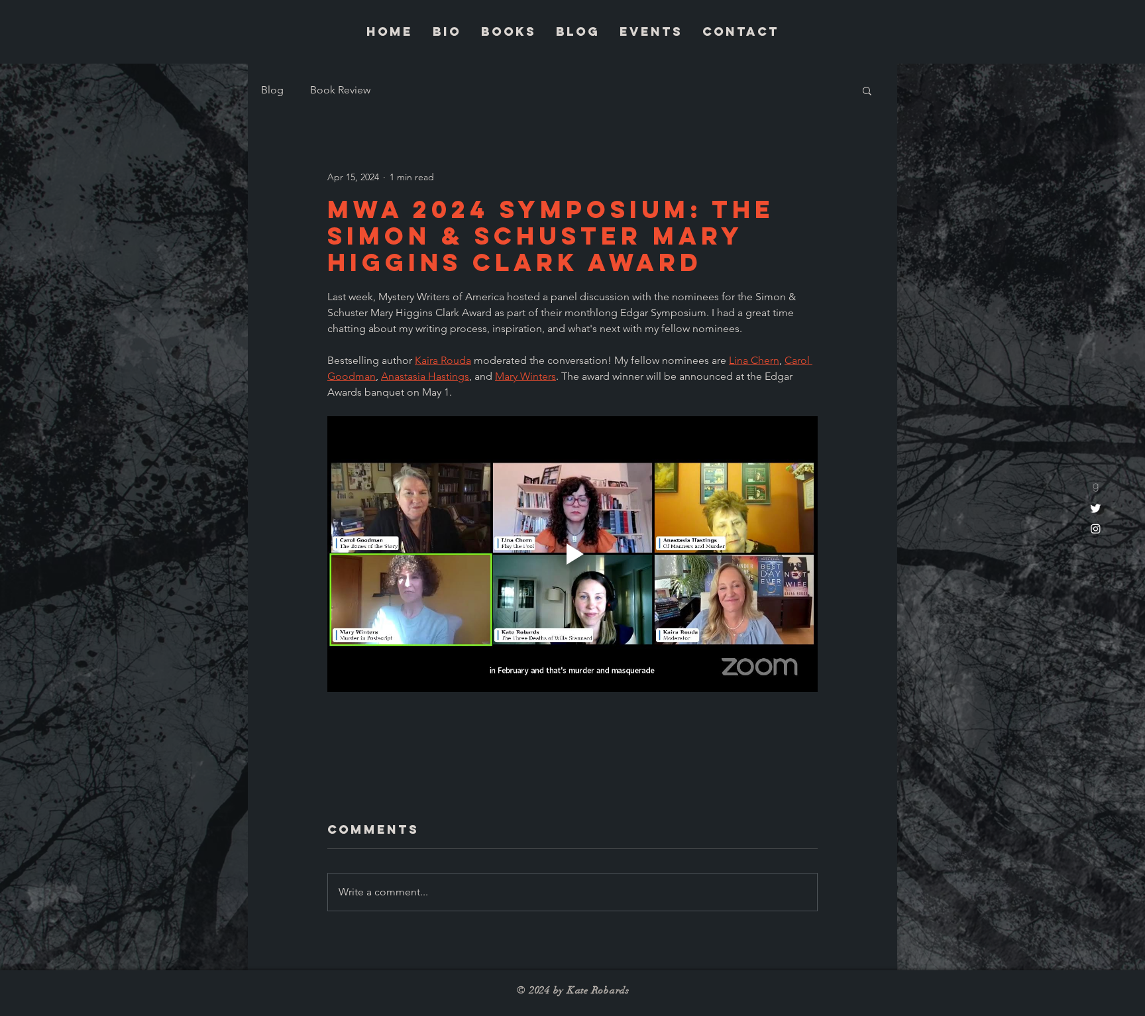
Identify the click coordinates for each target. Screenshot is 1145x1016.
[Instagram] (1095, 528)
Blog (272, 90)
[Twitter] (1095, 508)
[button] (867, 90)
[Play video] (572, 554)
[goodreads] (1095, 487)
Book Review (340, 90)
